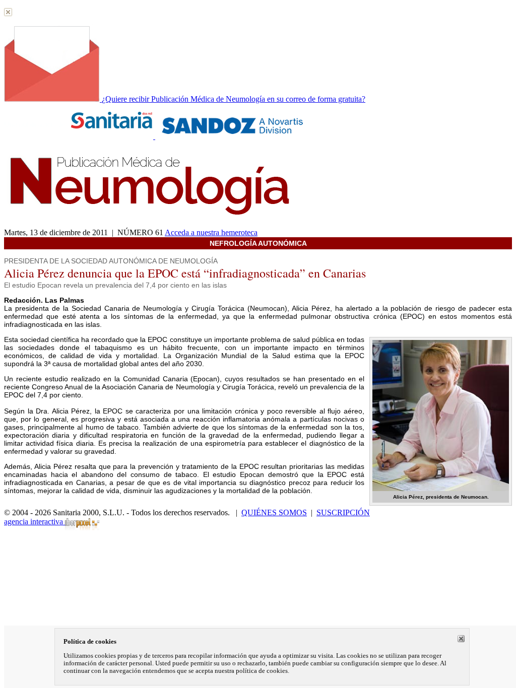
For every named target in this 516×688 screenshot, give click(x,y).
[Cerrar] (461, 639)
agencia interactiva (34, 521)
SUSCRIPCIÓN (343, 512)
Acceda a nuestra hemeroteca (211, 232)
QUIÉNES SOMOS (274, 512)
